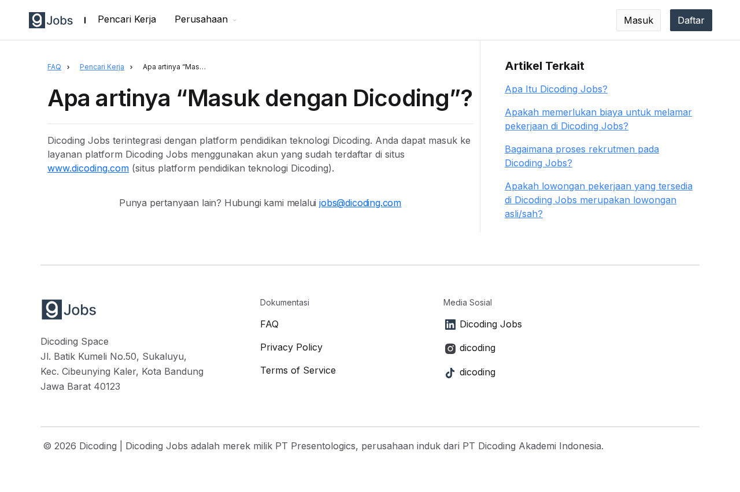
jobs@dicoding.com (360, 202)
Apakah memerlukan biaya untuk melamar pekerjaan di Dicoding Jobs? (598, 119)
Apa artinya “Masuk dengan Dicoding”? (178, 66)
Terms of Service (298, 370)
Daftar (691, 20)
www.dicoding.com (88, 168)
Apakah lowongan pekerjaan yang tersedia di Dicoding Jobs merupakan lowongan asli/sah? (599, 199)
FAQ (54, 66)
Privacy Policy (291, 347)
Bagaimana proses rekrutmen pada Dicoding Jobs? (582, 156)
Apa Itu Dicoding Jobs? (556, 89)
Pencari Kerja (127, 19)
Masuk (638, 20)
